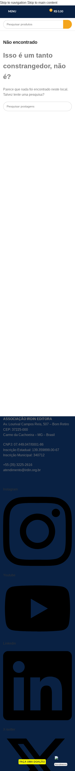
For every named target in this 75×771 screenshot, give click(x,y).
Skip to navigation (13, 2)
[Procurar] (67, 24)
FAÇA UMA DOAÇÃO (32, 761)
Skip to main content (42, 2)
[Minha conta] (70, 12)
